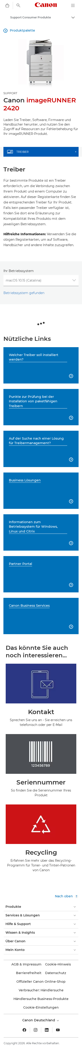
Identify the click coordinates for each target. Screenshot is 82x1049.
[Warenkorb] (7, 5)
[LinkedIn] (47, 1030)
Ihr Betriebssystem (18, 271)
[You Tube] (58, 1030)
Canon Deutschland (39, 1020)
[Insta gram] (35, 1030)
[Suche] (18, 5)
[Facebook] (24, 1030)
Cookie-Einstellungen (41, 1007)
